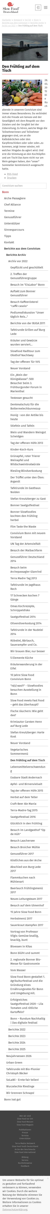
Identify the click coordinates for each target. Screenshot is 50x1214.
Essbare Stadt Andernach (26, 777)
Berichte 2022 (16, 1029)
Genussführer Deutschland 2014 (27, 559)
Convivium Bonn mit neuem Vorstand (27, 535)
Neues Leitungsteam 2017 (26, 898)
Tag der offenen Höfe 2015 (26, 790)
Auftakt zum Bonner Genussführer (22, 293)
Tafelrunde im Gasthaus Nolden (25, 490)
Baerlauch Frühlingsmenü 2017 (26, 890)
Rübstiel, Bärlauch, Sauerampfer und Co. (23, 642)
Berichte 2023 (16, 1036)
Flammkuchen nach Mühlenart (22, 879)
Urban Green (14, 1062)
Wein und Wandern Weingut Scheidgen (28, 434)
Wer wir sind (25, 1116)
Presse (25, 1132)
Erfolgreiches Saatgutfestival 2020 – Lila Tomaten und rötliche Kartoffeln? (26, 1006)
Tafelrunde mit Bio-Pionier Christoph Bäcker (23, 1071)
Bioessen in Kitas (21, 946)
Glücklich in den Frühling (26, 823)
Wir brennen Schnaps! (20, 1093)
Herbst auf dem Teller (24, 797)
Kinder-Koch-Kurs (21, 449)
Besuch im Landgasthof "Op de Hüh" (27, 832)
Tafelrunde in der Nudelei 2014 (26, 632)
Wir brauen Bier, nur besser (27, 651)
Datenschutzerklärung (14, 1209)
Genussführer (12, 217)
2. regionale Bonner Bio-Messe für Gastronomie (25, 961)
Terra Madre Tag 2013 (23, 578)
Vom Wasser (18, 970)
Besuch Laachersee (22, 840)
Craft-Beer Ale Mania (23, 803)
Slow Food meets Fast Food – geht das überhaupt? (27, 702)
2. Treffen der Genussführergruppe (23, 276)
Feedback (25, 1166)
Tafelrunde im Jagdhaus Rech (25, 587)
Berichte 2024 (16, 1042)
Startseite (6, 20)
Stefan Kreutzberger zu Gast (28, 498)
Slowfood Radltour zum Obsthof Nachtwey (25, 353)
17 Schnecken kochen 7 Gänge (24, 597)
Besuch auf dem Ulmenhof (27, 905)
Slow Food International (25, 1152)
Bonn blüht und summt (25, 953)
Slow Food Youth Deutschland (25, 1146)
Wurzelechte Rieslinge (20, 1086)
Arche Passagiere (15, 198)
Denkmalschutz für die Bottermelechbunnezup (25, 406)
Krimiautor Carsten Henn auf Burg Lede (26, 723)
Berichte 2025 (16, 1049)
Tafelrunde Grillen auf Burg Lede (27, 332)
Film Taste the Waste (23, 526)
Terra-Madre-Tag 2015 (24, 810)
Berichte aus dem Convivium (15, 23)
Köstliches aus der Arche (26, 860)
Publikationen (25, 1130)
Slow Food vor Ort (25, 1119)
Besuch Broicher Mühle (25, 847)
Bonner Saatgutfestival (24, 505)
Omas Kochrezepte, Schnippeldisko (22, 608)
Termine (9, 211)
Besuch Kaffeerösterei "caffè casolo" (24, 304)
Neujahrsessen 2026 (19, 1056)
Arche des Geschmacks (25, 1149)
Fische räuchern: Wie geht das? (26, 713)
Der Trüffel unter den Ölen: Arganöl (27, 479)
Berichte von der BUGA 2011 (27, 323)
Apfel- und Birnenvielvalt (26, 784)
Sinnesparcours (14, 229)
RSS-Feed (12, 174)
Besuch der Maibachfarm (26, 550)
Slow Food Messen (25, 1122)
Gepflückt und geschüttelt (26, 267)
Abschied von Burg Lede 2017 (25, 869)
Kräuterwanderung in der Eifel (26, 666)
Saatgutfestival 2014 (23, 616)
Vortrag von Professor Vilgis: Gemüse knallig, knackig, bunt (24, 935)
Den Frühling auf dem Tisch (27, 760)
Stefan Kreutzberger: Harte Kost (27, 734)
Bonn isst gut (12, 1099)
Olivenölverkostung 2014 (26, 623)
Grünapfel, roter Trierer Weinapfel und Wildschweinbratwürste (25, 460)
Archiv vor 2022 (8, 26)
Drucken (11, 177)
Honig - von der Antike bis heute (26, 417)
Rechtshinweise (25, 1163)
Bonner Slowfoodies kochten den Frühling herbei (23, 516)
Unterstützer (12, 223)
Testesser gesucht (21, 397)
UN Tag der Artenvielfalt (25, 543)
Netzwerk (18, 20)
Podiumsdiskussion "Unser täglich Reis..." (27, 314)
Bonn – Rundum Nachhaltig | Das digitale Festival (27, 1020)
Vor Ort (28, 20)
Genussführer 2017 (22, 853)
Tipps (7, 236)
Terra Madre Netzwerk (25, 1143)
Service (25, 1160)
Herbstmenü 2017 (21, 918)
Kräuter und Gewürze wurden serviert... (23, 342)
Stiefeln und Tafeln (22, 425)
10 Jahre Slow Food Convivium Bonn (22, 677)
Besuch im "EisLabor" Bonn (27, 284)
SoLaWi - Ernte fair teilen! (22, 1079)
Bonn (36, 20)
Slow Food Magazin (25, 1125)
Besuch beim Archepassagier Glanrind (26, 569)
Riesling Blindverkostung (26, 470)
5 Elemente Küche (21, 657)
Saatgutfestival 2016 (23, 816)
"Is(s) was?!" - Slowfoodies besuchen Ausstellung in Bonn (26, 689)
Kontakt (9, 242)
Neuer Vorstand (20, 368)
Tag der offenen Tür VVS (25, 361)
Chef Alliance (12, 204)
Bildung (25, 1157)
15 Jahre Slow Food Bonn (25, 912)
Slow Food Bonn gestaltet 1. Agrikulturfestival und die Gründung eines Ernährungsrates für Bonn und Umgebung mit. (27, 985)
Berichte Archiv (37, 23)
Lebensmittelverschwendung (27, 769)
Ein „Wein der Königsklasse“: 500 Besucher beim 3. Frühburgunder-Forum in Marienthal (26, 383)
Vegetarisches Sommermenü (19, 751)
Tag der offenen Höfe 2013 (26, 443)
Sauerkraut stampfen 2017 (26, 925)
